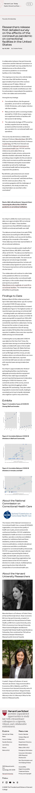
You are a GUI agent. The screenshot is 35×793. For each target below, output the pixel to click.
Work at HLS (5, 750)
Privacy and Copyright (25, 773)
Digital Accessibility (24, 769)
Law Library (5, 745)
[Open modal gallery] (17, 421)
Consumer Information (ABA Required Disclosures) (25, 755)
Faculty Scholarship (9, 19)
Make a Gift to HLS (24, 747)
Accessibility (22, 767)
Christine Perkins (17, 48)
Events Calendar (23, 734)
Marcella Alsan (20, 139)
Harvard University (7, 774)
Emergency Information (25, 750)
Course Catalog (6, 739)
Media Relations (23, 745)
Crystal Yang (6, 144)
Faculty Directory (7, 742)
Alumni (4, 747)
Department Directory (25, 742)
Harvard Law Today (11, 3)
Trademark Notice (24, 771)
